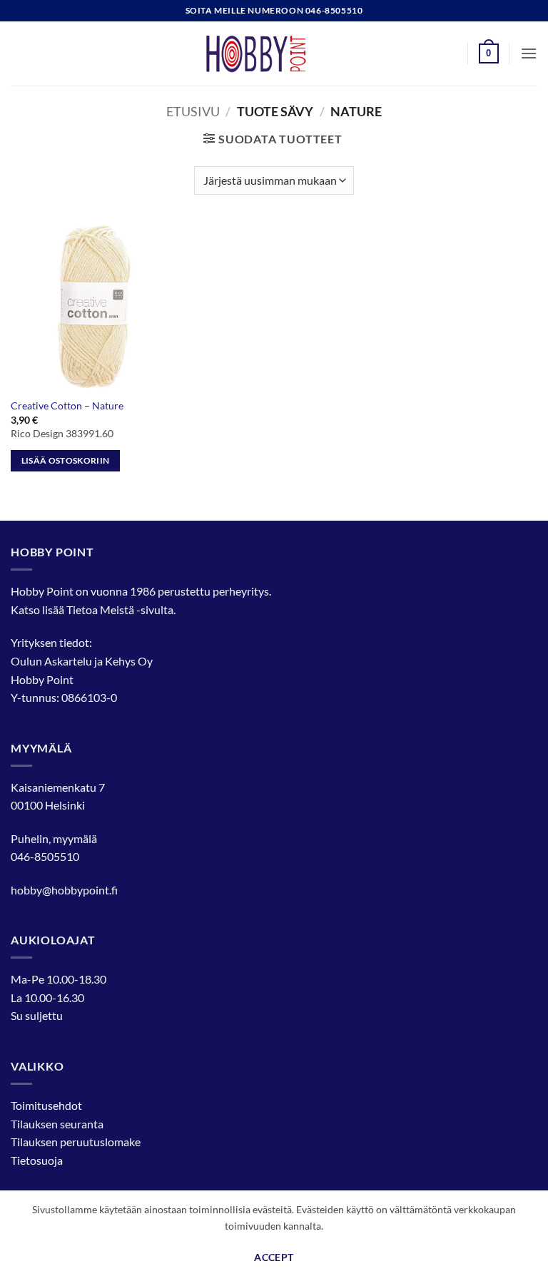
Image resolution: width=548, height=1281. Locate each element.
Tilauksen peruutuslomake (76, 1141)
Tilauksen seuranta (57, 1124)
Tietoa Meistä (100, 609)
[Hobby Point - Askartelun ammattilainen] (274, 53)
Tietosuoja (37, 1160)
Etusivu (193, 111)
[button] (489, 53)
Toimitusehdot (46, 1105)
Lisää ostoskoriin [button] (65, 460)
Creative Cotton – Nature (67, 405)
